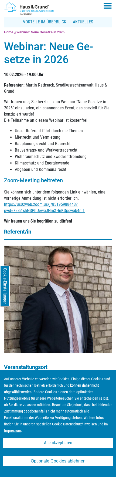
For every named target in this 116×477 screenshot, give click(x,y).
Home (8, 32)
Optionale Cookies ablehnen (58, 461)
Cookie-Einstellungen (5, 286)
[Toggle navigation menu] (108, 6)
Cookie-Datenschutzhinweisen (74, 424)
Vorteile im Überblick (44, 21)
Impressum (12, 430)
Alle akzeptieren (58, 442)
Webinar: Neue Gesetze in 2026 (40, 32)
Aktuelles (83, 21)
